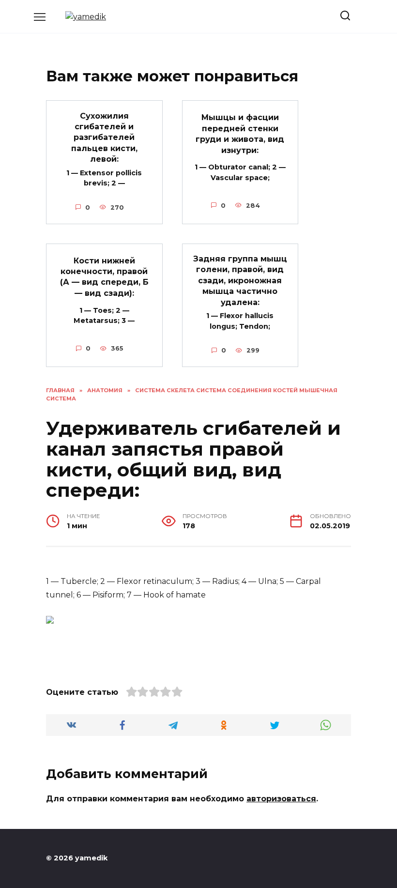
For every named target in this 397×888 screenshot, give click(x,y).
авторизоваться (281, 798)
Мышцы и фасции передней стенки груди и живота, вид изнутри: (240, 133)
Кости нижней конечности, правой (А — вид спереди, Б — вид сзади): (104, 276)
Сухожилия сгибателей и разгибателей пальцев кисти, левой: (104, 137)
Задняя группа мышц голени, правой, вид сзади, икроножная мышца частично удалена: (240, 280)
